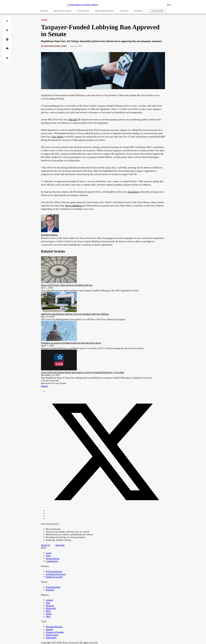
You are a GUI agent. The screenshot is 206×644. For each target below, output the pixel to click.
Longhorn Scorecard (55, 574)
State (44, 20)
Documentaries (104, 11)
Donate (138, 11)
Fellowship (51, 637)
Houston (50, 605)
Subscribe (157, 11)
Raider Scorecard (54, 576)
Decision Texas (62, 11)
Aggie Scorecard (54, 571)
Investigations (52, 558)
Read (43, 11)
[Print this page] (7, 58)
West (48, 616)
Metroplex (51, 608)
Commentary (52, 561)
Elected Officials (54, 626)
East (48, 602)
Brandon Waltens (56, 46)
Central (49, 600)
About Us (45, 545)
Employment (52, 634)
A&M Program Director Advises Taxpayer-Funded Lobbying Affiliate (75, 314)
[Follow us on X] (105, 510)
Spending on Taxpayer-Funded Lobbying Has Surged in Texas (71, 342)
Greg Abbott (58, 136)
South (48, 613)
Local (48, 553)
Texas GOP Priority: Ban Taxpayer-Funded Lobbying (66, 285)
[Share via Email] (7, 48)
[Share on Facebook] (7, 20)
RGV (48, 611)
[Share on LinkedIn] (7, 39)
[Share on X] (7, 30)
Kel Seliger (133, 191)
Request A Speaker (55, 632)
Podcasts (83, 11)
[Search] (169, 4)
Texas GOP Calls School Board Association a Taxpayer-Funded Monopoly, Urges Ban (82, 372)
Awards (49, 629)
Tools (123, 11)
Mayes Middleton (73, 205)
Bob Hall (73, 119)
